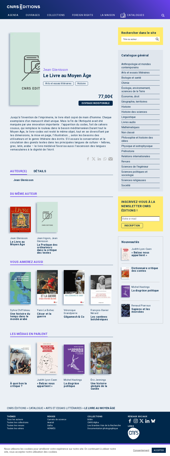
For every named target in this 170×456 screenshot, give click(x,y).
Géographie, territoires (134, 101)
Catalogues (135, 15)
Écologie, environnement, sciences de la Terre (135, 89)
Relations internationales (135, 156)
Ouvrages (33, 15)
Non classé (127, 132)
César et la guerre (44, 315)
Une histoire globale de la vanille (99, 386)
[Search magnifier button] (163, 15)
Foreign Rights (82, 15)
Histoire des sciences (134, 111)
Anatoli (50, 422)
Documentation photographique (102, 428)
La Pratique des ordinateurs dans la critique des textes (47, 249)
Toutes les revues (15, 425)
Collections (56, 15)
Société (125, 185)
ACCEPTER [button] (159, 450)
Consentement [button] (141, 450)
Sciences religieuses (133, 180)
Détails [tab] (40, 171)
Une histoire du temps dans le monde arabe (20, 316)
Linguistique (128, 117)
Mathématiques (130, 127)
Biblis (90, 419)
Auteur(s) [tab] (18, 171)
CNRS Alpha (93, 422)
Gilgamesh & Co (74, 317)
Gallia (50, 425)
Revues (125, 161)
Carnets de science (56, 419)
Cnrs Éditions (16, 408)
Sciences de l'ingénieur (134, 166)
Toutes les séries (15, 428)
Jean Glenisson (55, 69)
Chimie (125, 82)
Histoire (81, 83)
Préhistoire (127, 151)
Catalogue (36, 408)
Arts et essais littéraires (58, 83)
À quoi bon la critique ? (18, 384)
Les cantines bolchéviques (99, 318)
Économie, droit (130, 96)
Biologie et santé (131, 77)
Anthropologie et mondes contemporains (136, 66)
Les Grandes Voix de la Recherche (104, 425)
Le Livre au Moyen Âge (17, 243)
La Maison (108, 15)
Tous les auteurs (15, 419)
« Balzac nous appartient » (46, 384)
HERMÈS (51, 428)
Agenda (13, 15)
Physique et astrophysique (137, 146)
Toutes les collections (18, 422)
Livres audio (128, 122)
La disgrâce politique (71, 384)
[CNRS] (133, 438)
